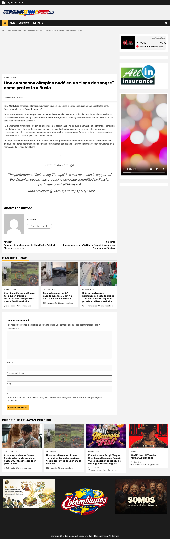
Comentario (13, 328)
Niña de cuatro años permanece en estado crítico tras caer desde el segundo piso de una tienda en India (98, 297)
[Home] (5, 23)
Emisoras (24, 23)
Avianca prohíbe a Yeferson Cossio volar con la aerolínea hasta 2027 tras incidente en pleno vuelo (20, 459)
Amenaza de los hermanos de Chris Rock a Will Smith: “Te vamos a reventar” (30, 245)
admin (21, 98)
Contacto (38, 23)
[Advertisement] (59, 54)
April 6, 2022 (85, 191)
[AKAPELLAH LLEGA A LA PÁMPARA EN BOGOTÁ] (148, 436)
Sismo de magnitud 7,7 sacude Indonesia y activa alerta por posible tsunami (57, 296)
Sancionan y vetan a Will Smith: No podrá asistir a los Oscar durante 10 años (89, 245)
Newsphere (99, 536)
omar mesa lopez (24, 306)
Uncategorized (93, 452)
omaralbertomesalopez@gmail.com (103, 470)
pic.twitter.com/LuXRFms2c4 (59, 184)
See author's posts (39, 226)
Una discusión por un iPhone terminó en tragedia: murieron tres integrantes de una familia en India (19, 297)
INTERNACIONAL (10, 78)
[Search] (166, 23)
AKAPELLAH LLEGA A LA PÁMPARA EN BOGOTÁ (143, 456)
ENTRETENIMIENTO (11, 452)
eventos (134, 452)
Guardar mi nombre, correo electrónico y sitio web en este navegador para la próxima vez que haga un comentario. (55, 399)
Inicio (12, 23)
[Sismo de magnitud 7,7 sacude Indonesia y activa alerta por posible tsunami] (59, 274)
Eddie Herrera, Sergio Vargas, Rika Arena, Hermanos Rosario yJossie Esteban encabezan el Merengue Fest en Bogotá (104, 459)
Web (9, 384)
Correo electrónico (16, 373)
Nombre (11, 362)
